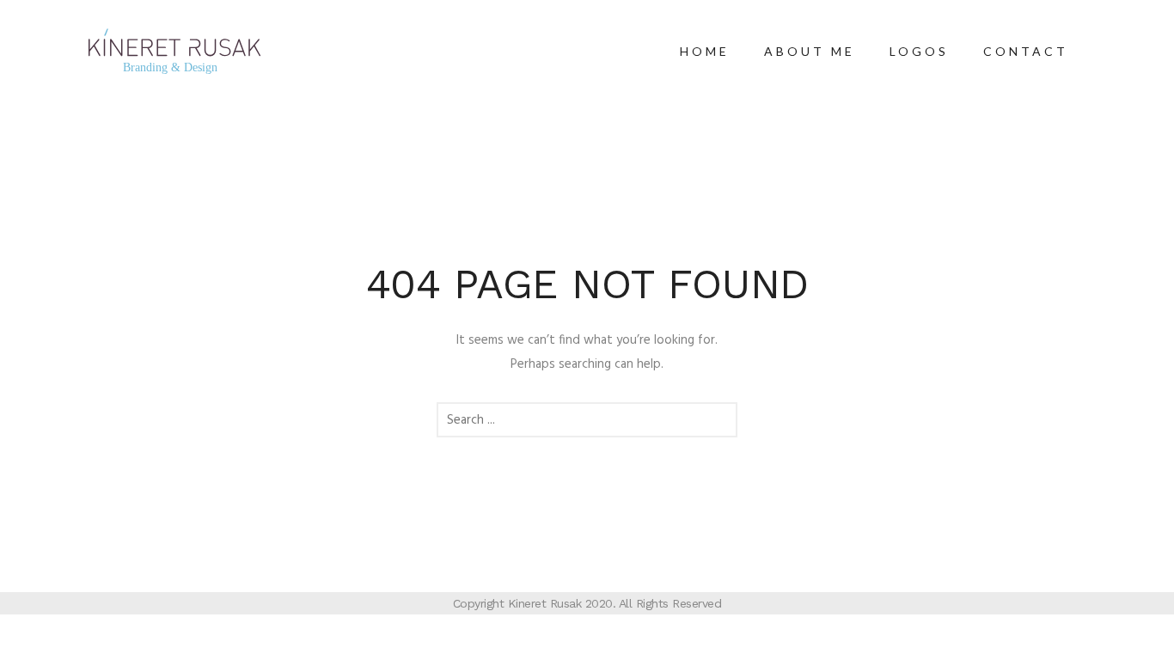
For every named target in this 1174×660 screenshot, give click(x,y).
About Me (809, 51)
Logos (919, 51)
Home (705, 51)
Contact (1025, 51)
